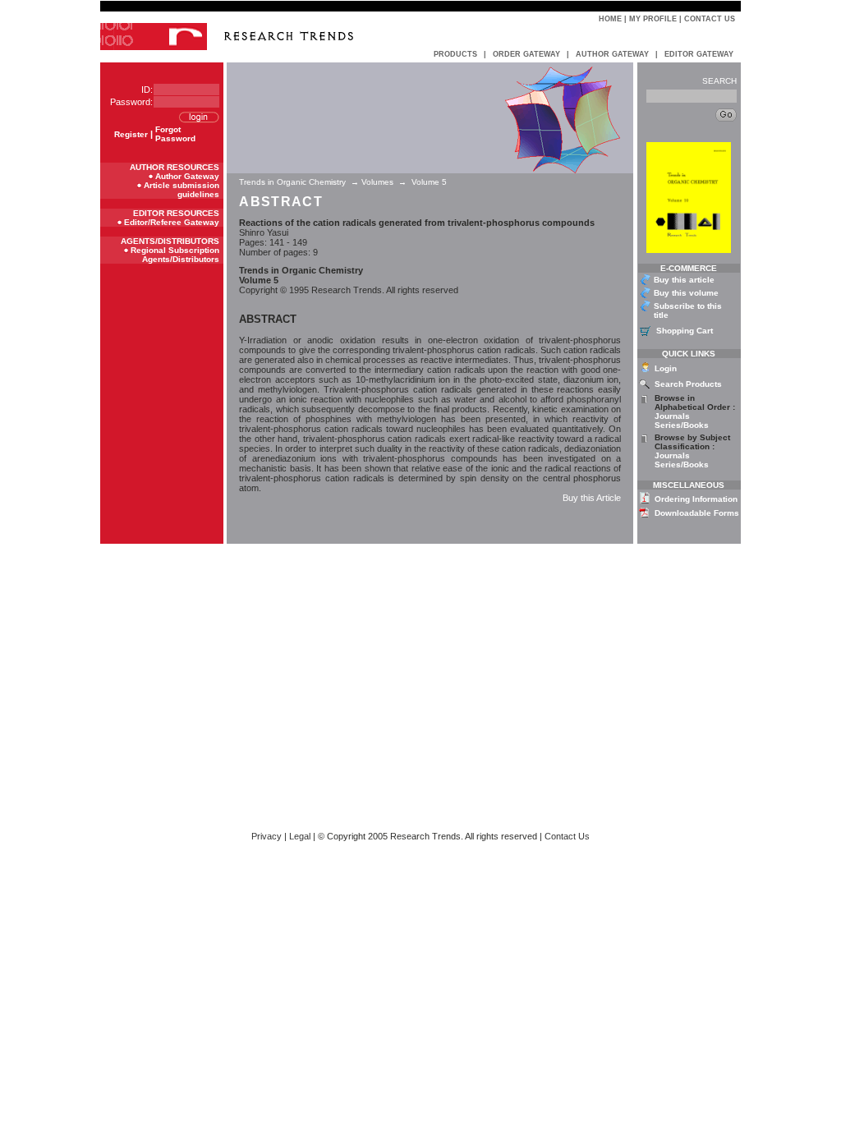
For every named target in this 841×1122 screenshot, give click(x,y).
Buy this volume (686, 292)
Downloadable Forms (697, 512)
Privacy (266, 836)
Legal (299, 836)
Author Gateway (187, 176)
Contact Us (709, 19)
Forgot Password (175, 134)
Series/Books (682, 425)
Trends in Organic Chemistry (293, 181)
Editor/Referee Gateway (171, 222)
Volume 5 (429, 181)
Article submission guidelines (181, 190)
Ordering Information (696, 499)
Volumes (377, 181)
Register (131, 134)
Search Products (688, 384)
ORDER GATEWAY (526, 54)
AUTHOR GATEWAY (612, 54)
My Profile (653, 19)
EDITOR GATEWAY (698, 54)
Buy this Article (592, 498)
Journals (672, 416)
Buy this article (684, 279)
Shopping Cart (684, 330)
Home (610, 19)
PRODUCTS (455, 54)
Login (666, 368)
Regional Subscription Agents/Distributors (175, 255)
